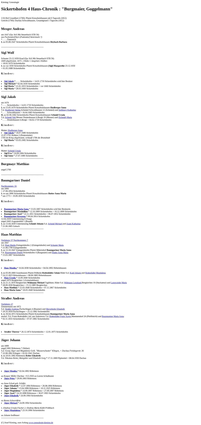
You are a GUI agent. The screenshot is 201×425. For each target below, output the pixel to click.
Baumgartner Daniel (14, 252)
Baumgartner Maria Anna (113, 316)
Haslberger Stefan (13, 110)
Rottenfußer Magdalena (95, 273)
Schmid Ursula (14, 151)
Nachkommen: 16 (9, 186)
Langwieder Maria (119, 283)
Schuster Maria (57, 245)
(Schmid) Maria (65, 117)
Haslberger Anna (15, 130)
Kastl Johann (75, 273)
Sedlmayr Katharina (67, 110)
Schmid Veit (10, 117)
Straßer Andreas (12, 309)
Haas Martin (10, 245)
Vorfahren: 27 (7, 304)
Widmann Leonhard (73, 283)
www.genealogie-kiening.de (41, 422)
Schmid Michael (55, 224)
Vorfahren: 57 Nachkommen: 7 (14, 240)
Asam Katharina (73, 224)
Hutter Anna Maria (60, 252)
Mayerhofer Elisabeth (55, 309)
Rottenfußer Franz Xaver (60, 316)
